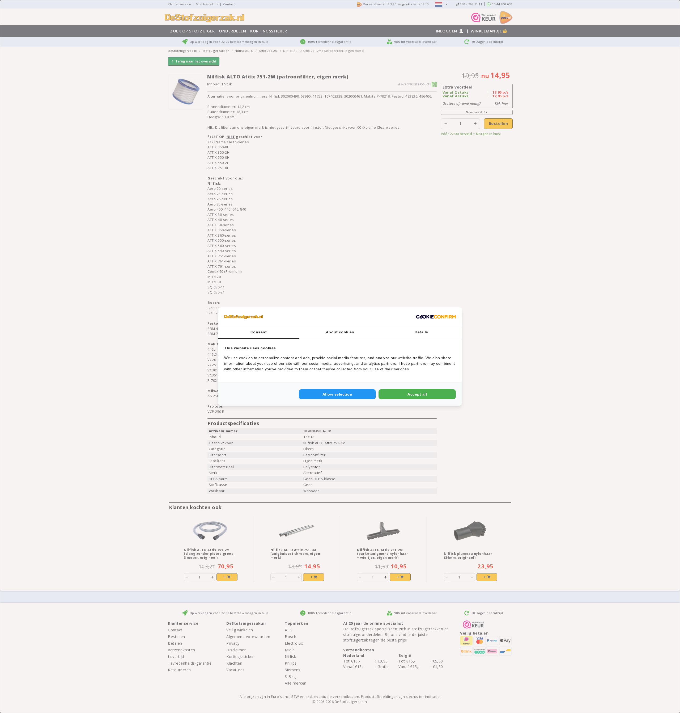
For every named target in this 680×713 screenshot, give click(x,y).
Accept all (417, 394)
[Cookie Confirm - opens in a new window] (436, 317)
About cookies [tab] (340, 332)
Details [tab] (421, 332)
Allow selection (337, 394)
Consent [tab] (258, 332)
